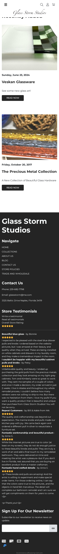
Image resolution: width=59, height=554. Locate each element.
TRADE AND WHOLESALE (15, 273)
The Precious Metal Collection (29, 171)
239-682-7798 (17, 289)
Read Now (13, 97)
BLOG (5, 260)
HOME (5, 247)
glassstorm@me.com (20, 295)
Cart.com (39, 553)
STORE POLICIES (11, 269)
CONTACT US (9, 264)
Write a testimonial (12, 316)
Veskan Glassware (18, 82)
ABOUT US (7, 256)
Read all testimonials (13, 319)
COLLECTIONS (9, 251)
